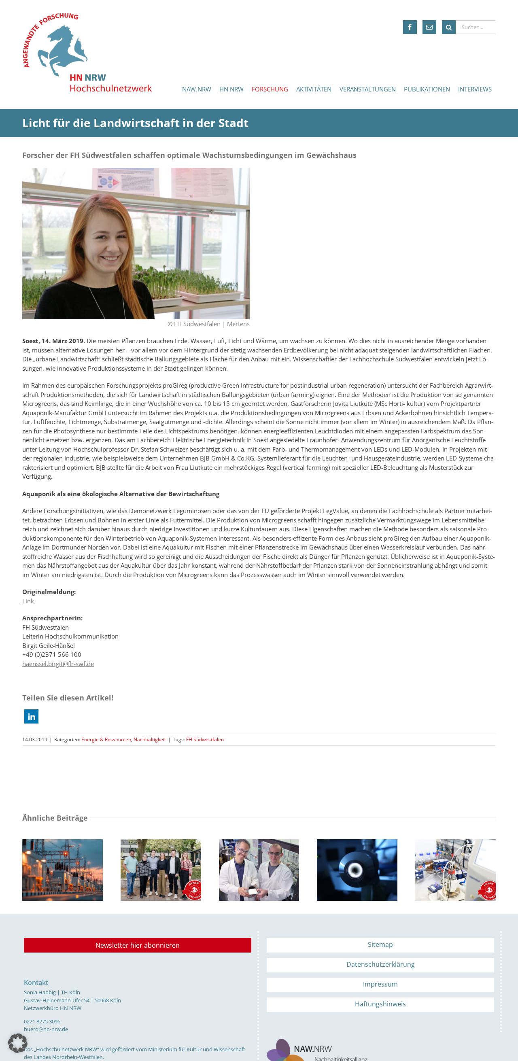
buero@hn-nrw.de (46, 1029)
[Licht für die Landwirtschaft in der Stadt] (136, 171)
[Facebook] (410, 27)
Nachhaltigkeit (150, 739)
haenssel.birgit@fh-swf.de (58, 664)
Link (28, 601)
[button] (31, 716)
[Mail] (429, 27)
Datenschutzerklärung (380, 964)
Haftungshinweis (380, 1003)
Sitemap (380, 944)
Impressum (380, 984)
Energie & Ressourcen (106, 739)
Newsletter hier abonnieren (138, 945)
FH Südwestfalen (205, 739)
